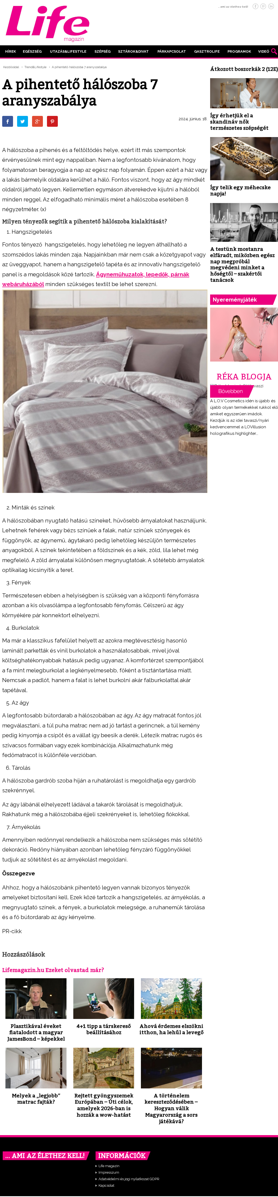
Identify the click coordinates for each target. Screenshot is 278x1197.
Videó (263, 51)
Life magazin (109, 1166)
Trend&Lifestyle (35, 67)
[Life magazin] (47, 23)
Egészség (32, 51)
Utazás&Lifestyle (68, 51)
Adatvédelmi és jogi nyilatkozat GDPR (129, 1179)
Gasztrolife (207, 51)
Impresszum (109, 1172)
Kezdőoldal (11, 67)
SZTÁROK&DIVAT (133, 51)
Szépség (102, 51)
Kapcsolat (106, 1185)
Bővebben (232, 391)
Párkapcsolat (171, 51)
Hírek (10, 51)
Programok (239, 51)
